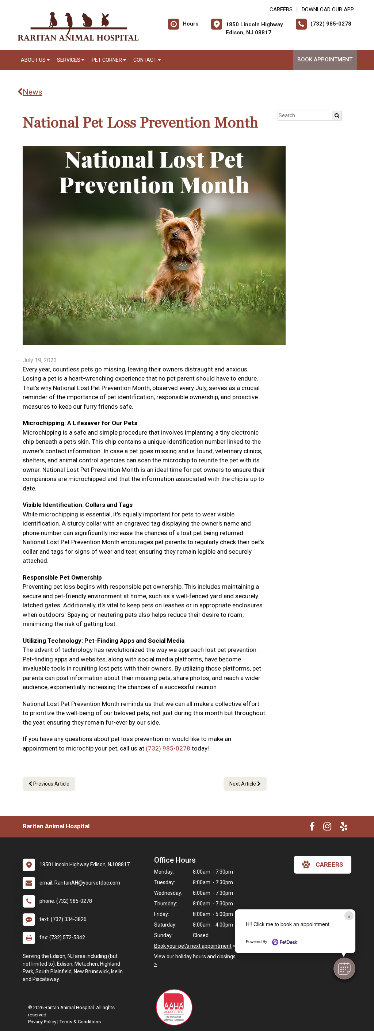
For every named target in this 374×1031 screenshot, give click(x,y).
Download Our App (328, 9)
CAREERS (281, 9)
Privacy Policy (42, 1021)
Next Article (243, 784)
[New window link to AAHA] (176, 1007)
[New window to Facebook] (312, 828)
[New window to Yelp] (343, 828)
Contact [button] (145, 60)
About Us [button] (34, 60)
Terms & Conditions (80, 1021)
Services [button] (69, 60)
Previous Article (50, 784)
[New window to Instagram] (327, 828)
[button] (344, 969)
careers (329, 864)
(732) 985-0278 (168, 748)
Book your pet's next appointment (193, 946)
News (32, 92)
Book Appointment (324, 59)
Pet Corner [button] (107, 60)
